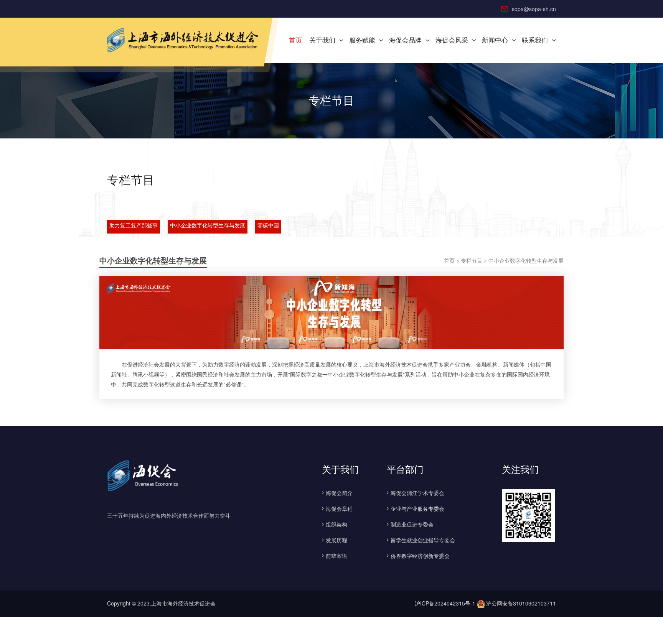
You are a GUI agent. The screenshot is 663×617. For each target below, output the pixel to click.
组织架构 (336, 524)
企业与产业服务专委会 (417, 508)
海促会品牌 (405, 40)
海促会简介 (339, 493)
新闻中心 (495, 40)
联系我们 (535, 40)
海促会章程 (339, 508)
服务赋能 (362, 40)
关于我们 (322, 40)
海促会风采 (451, 40)
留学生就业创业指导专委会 (423, 540)
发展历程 (336, 540)
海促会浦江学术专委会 (417, 493)
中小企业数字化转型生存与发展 (207, 226)
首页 (295, 40)
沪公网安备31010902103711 (520, 603)
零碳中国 (268, 226)
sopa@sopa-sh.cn (534, 9)
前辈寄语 (336, 555)
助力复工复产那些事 (133, 226)
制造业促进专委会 (412, 524)
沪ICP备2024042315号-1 (445, 603)
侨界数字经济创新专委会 (420, 555)
